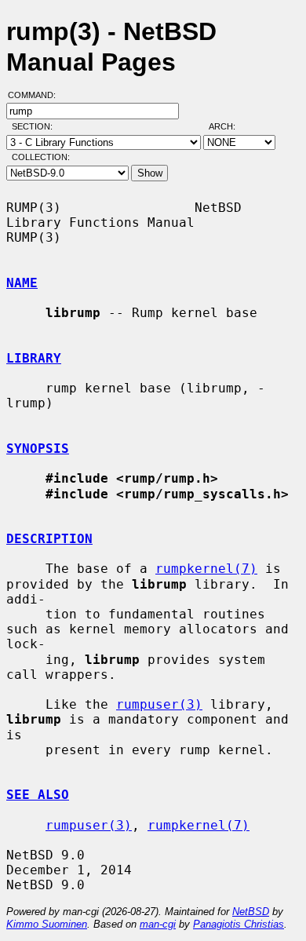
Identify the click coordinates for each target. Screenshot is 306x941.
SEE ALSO (37, 794)
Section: (36, 126)
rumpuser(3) (159, 704)
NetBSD (250, 911)
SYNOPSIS (37, 448)
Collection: (41, 157)
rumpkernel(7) (206, 568)
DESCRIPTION (49, 538)
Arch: (229, 126)
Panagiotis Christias (238, 924)
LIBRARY (33, 358)
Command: (36, 95)
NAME (22, 282)
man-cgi (158, 924)
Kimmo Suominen (46, 924)
